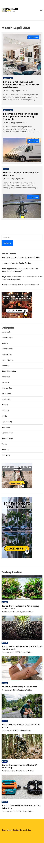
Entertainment (7, 349)
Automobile (6, 332)
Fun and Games (7, 360)
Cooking (5, 343)
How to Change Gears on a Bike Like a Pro (21, 174)
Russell (10, 91)
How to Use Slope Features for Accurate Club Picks (21, 257)
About (9, 830)
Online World (6, 394)
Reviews (5, 405)
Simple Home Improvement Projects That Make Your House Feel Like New (21, 84)
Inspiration (6, 377)
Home (4, 830)
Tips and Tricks (7, 433)
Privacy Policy (25, 830)
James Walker (27, 612)
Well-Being (6, 455)
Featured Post (8, 78)
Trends (4, 444)
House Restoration (9, 371)
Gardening (6, 366)
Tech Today (6, 427)
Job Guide (5, 382)
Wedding (5, 450)
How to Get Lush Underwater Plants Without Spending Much (22, 647)
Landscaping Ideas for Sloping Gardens (16, 263)
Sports (6, 169)
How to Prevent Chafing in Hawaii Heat (19, 686)
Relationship (6, 399)
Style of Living (7, 422)
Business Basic (7, 338)
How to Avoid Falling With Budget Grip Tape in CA (20, 285)
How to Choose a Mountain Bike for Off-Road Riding (20, 766)
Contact (16, 830)
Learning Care (7, 388)
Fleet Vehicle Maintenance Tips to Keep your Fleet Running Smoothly (20, 116)
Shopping (5, 410)
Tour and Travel (7, 438)
